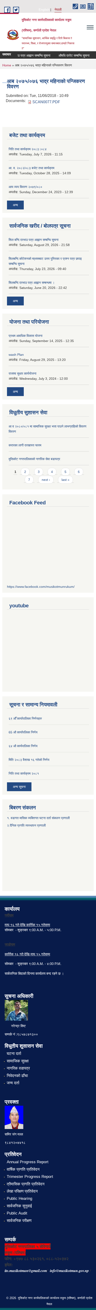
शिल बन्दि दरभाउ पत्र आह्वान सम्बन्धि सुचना (33, 240)
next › (46, 480)
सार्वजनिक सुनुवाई (19, 1206)
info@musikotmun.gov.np (69, 1270)
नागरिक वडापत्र (18, 1068)
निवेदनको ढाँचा (17, 1076)
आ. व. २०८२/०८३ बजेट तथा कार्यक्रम (31, 168)
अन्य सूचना (19, 787)
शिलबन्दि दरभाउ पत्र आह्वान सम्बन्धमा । (32, 282)
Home (6, 65)
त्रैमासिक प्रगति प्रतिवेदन (26, 1184)
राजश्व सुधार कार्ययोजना (22, 373)
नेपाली (58, 9)
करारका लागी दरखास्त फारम (25, 445)
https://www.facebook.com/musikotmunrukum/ (41, 586)
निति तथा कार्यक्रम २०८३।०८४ (28, 149)
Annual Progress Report (27, 1162)
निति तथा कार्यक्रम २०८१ (24, 773)
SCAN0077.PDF (46, 102)
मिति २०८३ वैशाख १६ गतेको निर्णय (29, 760)
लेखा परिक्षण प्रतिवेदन (22, 1191)
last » (65, 480)
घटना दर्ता (14, 1053)
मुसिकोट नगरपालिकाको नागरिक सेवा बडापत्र (34, 459)
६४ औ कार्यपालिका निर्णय (23, 746)
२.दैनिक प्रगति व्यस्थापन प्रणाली (26, 825)
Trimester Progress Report (30, 1176)
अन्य (15, 205)
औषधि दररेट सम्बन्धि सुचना (70, 55)
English (44, 9)
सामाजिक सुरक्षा (18, 1061)
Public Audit (17, 1213)
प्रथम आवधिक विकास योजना (25, 336)
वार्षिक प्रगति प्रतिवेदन (23, 1169)
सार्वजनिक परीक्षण (19, 1220)
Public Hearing (19, 1198)
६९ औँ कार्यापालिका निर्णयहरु (25, 718)
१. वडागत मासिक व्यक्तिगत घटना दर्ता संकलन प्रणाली (39, 818)
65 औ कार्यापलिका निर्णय (23, 732)
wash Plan (16, 354)
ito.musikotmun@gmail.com (26, 1270)
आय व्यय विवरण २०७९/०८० (25, 187)
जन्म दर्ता (13, 1083)
